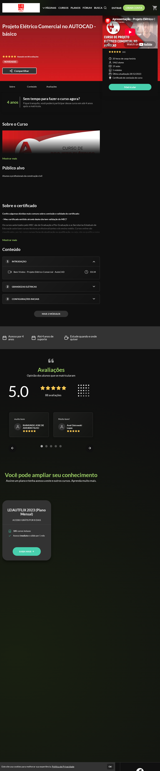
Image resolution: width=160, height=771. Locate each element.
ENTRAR (116, 7)
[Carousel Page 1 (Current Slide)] (41, 446)
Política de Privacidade (63, 766)
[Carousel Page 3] (51, 446)
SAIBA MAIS (25, 551)
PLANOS (75, 7)
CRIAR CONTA (134, 7)
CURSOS (63, 7)
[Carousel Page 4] (55, 446)
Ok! (110, 766)
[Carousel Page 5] (60, 446)
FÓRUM (87, 7)
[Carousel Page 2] (46, 446)
